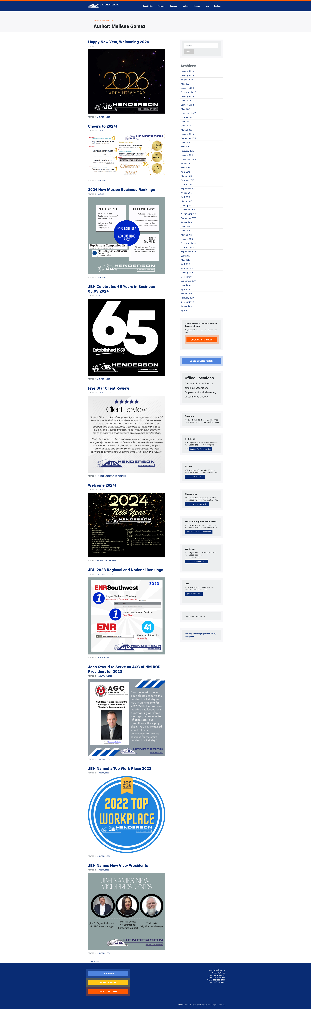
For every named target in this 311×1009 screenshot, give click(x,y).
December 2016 (188, 209)
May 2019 (185, 146)
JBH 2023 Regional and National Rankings (125, 570)
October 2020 (187, 117)
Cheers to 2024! (102, 126)
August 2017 (186, 193)
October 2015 (187, 247)
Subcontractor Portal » (202, 361)
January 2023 (187, 96)
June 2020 (186, 125)
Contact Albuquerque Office (197, 504)
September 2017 (188, 188)
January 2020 (187, 134)
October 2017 (187, 184)
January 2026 (187, 71)
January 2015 (187, 272)
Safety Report (108, 982)
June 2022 (186, 100)
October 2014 (187, 277)
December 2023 (188, 92)
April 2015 (185, 264)
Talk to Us (108, 973)
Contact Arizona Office (195, 476)
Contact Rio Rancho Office (200, 449)
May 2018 (185, 167)
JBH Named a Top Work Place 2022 (119, 768)
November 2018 (188, 159)
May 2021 (185, 109)
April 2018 (185, 172)
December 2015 (188, 243)
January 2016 (187, 239)
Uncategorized (103, 117)
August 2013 (187, 306)
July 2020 (185, 121)
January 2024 (187, 88)
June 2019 (185, 142)
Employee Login (108, 991)
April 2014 (185, 289)
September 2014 (188, 281)
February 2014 (187, 298)
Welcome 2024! (102, 485)
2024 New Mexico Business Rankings (121, 189)
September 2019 (188, 138)
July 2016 (185, 226)
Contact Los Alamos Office (196, 561)
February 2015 (187, 268)
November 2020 (188, 113)
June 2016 (185, 230)
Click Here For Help (201, 340)
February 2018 (187, 180)
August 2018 (187, 163)
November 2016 (188, 214)
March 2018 (186, 176)
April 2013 (185, 310)
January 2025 (187, 75)
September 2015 (188, 251)
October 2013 (187, 302)
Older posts (93, 961)
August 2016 (187, 222)
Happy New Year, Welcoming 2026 (118, 42)
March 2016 (186, 235)
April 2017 (185, 197)
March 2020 (186, 130)
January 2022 (187, 105)
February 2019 (187, 151)
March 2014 (186, 293)
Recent (109, 476)
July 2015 (185, 256)
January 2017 (187, 205)
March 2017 (186, 201)
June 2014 (185, 285)
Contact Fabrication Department (198, 532)
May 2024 (185, 84)
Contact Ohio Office (194, 594)
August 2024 (187, 79)
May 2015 (185, 260)
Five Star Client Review (108, 388)
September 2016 (188, 218)
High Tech (101, 476)
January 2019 (187, 155)
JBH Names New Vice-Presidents (118, 865)
